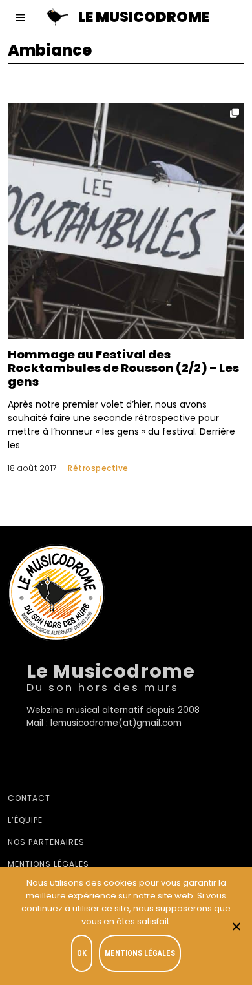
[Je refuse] (235, 926)
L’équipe (25, 819)
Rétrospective (98, 467)
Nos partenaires (46, 841)
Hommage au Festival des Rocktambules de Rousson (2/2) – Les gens (123, 367)
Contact (29, 798)
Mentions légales (48, 863)
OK (82, 953)
